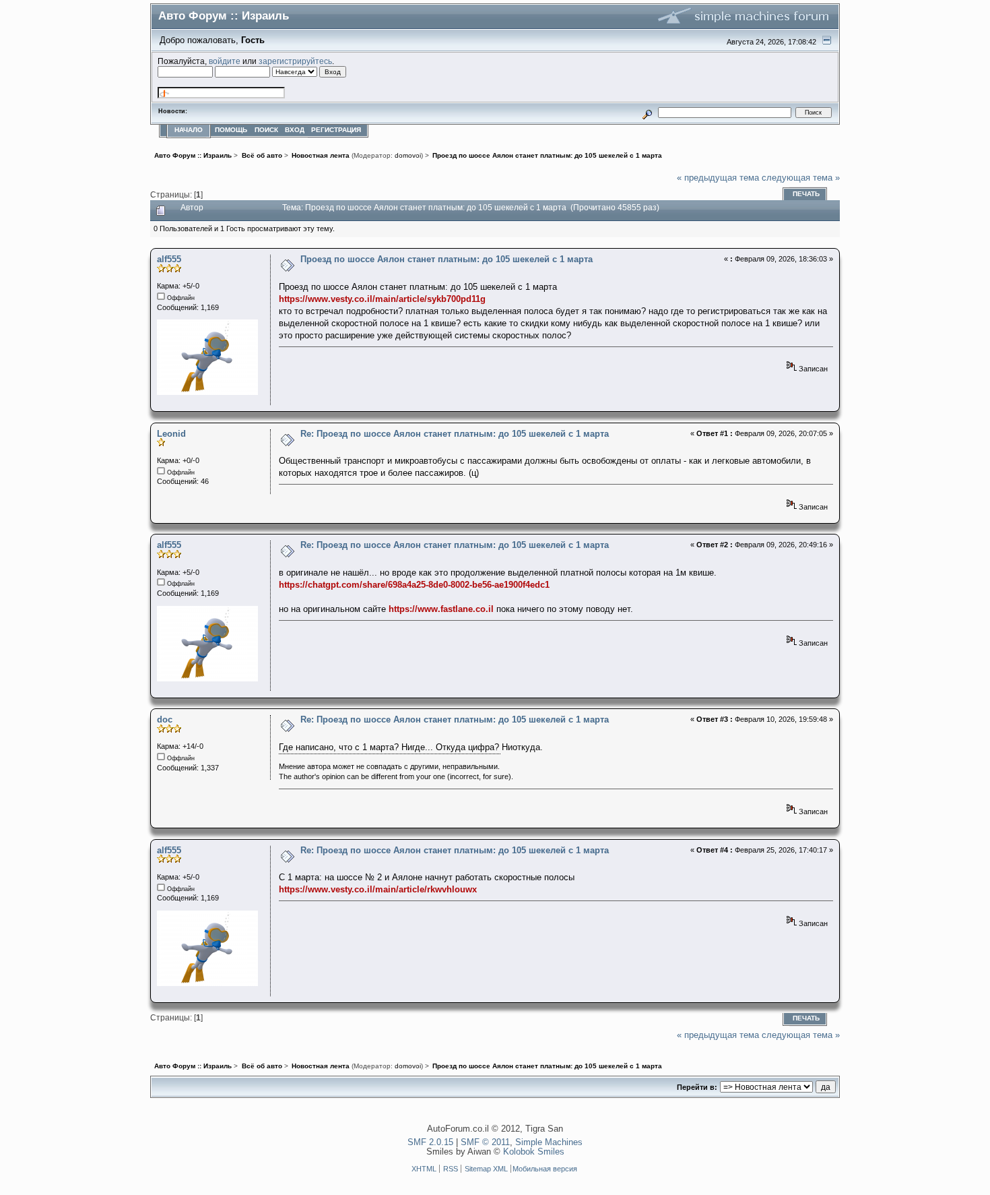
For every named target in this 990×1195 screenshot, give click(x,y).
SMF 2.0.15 (430, 1142)
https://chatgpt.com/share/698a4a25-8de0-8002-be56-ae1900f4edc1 (414, 585)
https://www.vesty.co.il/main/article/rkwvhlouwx (378, 889)
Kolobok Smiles (533, 1151)
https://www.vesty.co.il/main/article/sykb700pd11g (382, 299)
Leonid (171, 434)
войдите (224, 61)
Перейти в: (697, 1087)
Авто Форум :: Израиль (223, 15)
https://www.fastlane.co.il (441, 609)
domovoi (408, 155)
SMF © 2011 (485, 1142)
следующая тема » (801, 178)
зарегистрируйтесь (295, 61)
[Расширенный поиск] (647, 112)
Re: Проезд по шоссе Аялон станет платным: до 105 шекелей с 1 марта (454, 434)
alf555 (169, 259)
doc (164, 719)
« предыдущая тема (718, 178)
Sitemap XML (486, 1169)
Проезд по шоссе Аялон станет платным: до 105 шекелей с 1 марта (446, 259)
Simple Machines (549, 1142)
